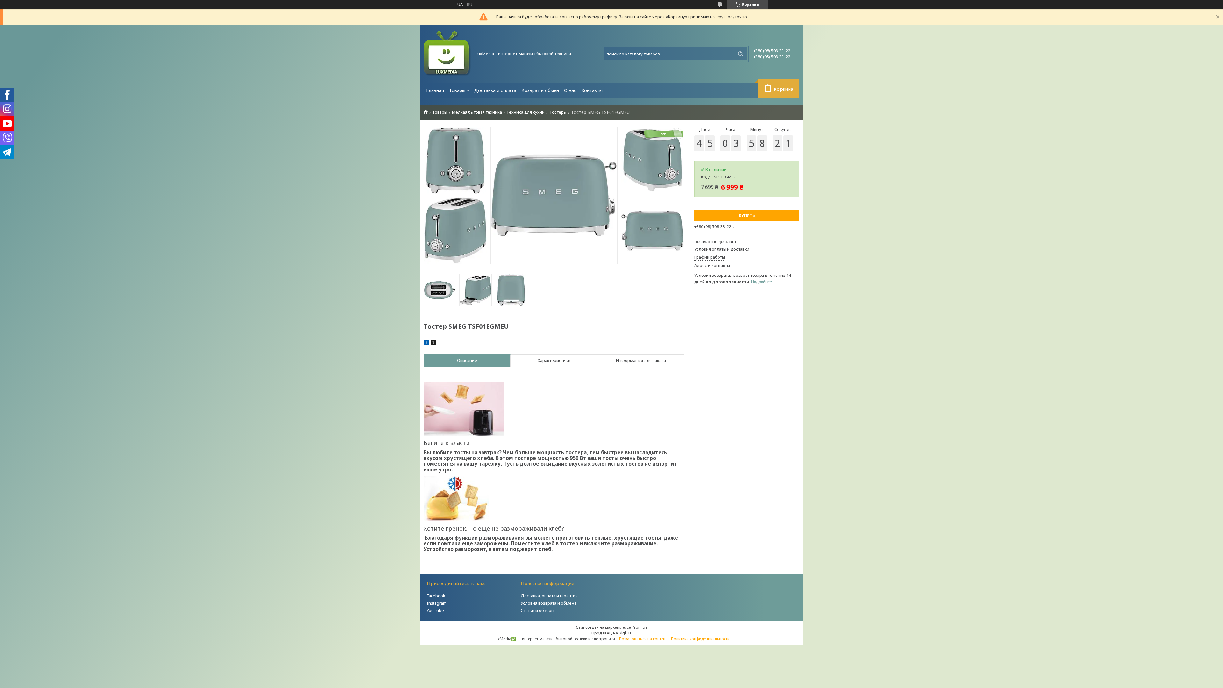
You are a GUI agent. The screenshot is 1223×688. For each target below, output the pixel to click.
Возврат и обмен (540, 90)
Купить (747, 215)
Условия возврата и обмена (548, 603)
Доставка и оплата (495, 90)
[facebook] (426, 343)
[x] (433, 343)
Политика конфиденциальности (700, 638)
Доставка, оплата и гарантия (549, 595)
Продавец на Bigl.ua (611, 633)
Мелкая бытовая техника (477, 112)
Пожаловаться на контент (643, 638)
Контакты (592, 90)
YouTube (435, 610)
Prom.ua (639, 627)
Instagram (437, 603)
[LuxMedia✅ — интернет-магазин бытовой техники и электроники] (447, 53)
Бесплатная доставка (715, 241)
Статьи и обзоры (537, 610)
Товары (457, 90)
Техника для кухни (525, 112)
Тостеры (558, 112)
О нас (570, 90)
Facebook (436, 595)
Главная (435, 90)
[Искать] (740, 53)
